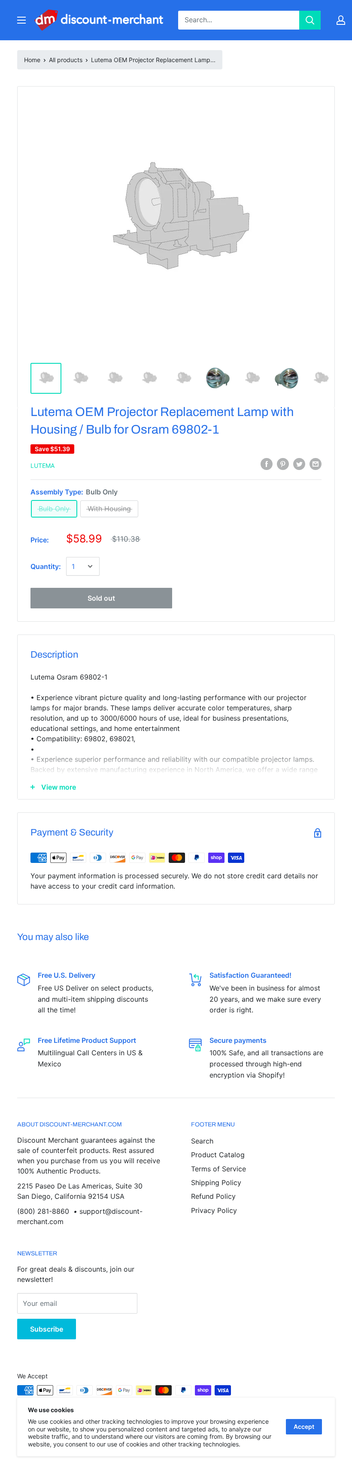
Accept (304, 1426)
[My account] (341, 20)
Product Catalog (218, 1154)
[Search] (310, 20)
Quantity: (45, 566)
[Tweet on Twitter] (299, 464)
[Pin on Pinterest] (283, 464)
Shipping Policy (216, 1182)
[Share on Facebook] (267, 464)
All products (65, 59)
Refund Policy (213, 1196)
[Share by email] (316, 464)
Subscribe (46, 1329)
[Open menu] (21, 20)
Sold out (101, 598)
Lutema (42, 465)
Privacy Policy (214, 1210)
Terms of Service (218, 1169)
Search (202, 1141)
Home (32, 59)
